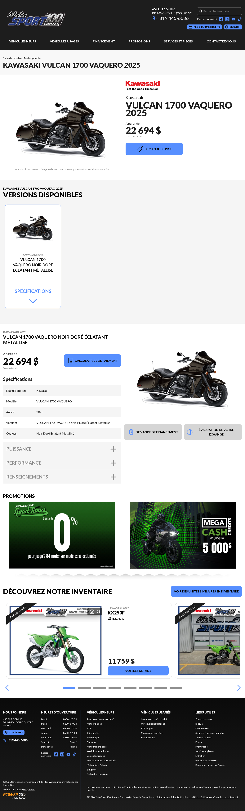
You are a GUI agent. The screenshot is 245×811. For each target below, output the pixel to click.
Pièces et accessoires (206, 760)
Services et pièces (178, 41)
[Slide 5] (130, 688)
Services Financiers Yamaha (209, 732)
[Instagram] (227, 19)
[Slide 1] (69, 688)
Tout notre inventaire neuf (100, 719)
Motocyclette (32, 58)
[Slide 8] (176, 688)
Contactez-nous (221, 41)
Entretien (200, 755)
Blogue (199, 723)
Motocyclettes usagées (153, 723)
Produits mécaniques (98, 751)
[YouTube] (233, 19)
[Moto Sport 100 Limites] (51, 18)
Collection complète (97, 774)
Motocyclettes (94, 723)
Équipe (199, 742)
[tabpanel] (59, 733)
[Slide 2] (84, 688)
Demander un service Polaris (210, 765)
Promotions (139, 41)
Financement (104, 41)
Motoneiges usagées (152, 732)
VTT (89, 728)
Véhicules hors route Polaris (101, 760)
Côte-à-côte (93, 732)
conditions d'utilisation (200, 797)
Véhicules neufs (22, 41)
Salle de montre (12, 58)
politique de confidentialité (168, 797)
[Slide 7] (160, 688)
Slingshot (91, 742)
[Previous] (7, 688)
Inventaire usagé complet (154, 719)
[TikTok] (239, 19)
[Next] (238, 688)
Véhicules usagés (64, 41)
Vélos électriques (96, 755)
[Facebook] (221, 19)
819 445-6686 (174, 18)
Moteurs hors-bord (97, 746)
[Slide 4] (115, 688)
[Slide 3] (99, 688)
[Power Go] (42, 796)
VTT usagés (147, 728)
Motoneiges (93, 737)
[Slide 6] (145, 688)
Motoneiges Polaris (97, 765)
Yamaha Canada (203, 737)
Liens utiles (205, 712)
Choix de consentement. (225, 797)
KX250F (116, 612)
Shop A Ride (29, 789)
